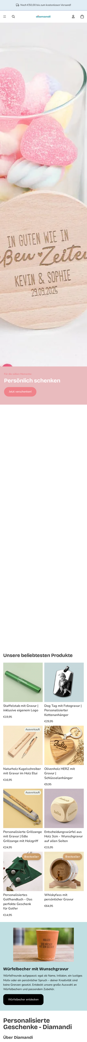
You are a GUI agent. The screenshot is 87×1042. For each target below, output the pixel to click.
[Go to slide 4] (48, 644)
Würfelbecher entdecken (23, 999)
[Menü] (4, 16)
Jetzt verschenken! (20, 392)
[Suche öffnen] (13, 16)
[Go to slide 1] (35, 644)
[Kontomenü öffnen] (73, 16)
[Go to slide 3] (43, 644)
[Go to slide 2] (39, 644)
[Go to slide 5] (52, 644)
